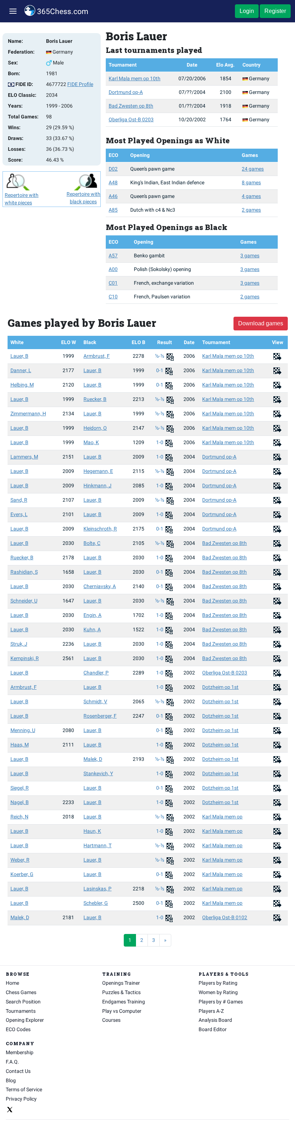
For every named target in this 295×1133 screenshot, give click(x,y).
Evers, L (19, 514)
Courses (111, 1020)
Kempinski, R (24, 658)
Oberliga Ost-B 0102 (224, 917)
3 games (249, 255)
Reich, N (19, 817)
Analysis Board (215, 1020)
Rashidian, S (24, 572)
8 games (251, 182)
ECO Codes (18, 1029)
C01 (113, 283)
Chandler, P (96, 673)
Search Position (23, 1002)
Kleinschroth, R (100, 529)
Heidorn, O (95, 428)
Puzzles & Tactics (121, 992)
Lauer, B (19, 356)
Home (12, 983)
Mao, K (91, 442)
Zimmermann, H (28, 413)
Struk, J (18, 644)
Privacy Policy (21, 1099)
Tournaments (21, 1011)
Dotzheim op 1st (220, 687)
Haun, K (92, 831)
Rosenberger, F (100, 716)
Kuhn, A (92, 629)
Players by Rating (218, 983)
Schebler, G (95, 903)
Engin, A (92, 615)
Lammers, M (24, 457)
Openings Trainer (121, 983)
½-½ (160, 356)
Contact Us (18, 1071)
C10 (113, 296)
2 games (251, 210)
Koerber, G (21, 874)
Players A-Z (211, 1011)
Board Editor (213, 1029)
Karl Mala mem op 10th (134, 78)
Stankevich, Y (98, 773)
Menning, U (22, 730)
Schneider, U (23, 601)
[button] (13, 11)
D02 (113, 169)
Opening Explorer (25, 1020)
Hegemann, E (98, 471)
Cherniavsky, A (99, 586)
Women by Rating (218, 992)
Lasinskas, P (97, 888)
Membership (19, 1052)
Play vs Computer (121, 1011)
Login (247, 11)
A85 (113, 210)
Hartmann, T (97, 845)
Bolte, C (91, 543)
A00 (113, 269)
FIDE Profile (80, 84)
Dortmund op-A (126, 92)
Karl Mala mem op (222, 817)
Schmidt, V (95, 701)
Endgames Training (123, 1002)
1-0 (160, 442)
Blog (11, 1080)
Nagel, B (19, 802)
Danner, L (20, 370)
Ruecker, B (94, 399)
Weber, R (20, 860)
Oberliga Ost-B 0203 (131, 119)
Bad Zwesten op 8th (131, 106)
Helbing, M (22, 385)
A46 (113, 196)
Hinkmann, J (97, 485)
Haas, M (19, 745)
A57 (113, 255)
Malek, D (92, 759)
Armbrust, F (96, 356)
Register (275, 11)
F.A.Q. (12, 1062)
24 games (253, 169)
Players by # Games (221, 1002)
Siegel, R (19, 788)
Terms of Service (24, 1089)
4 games (251, 196)
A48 (113, 182)
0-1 (160, 370)
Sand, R (18, 500)
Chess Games (21, 992)
